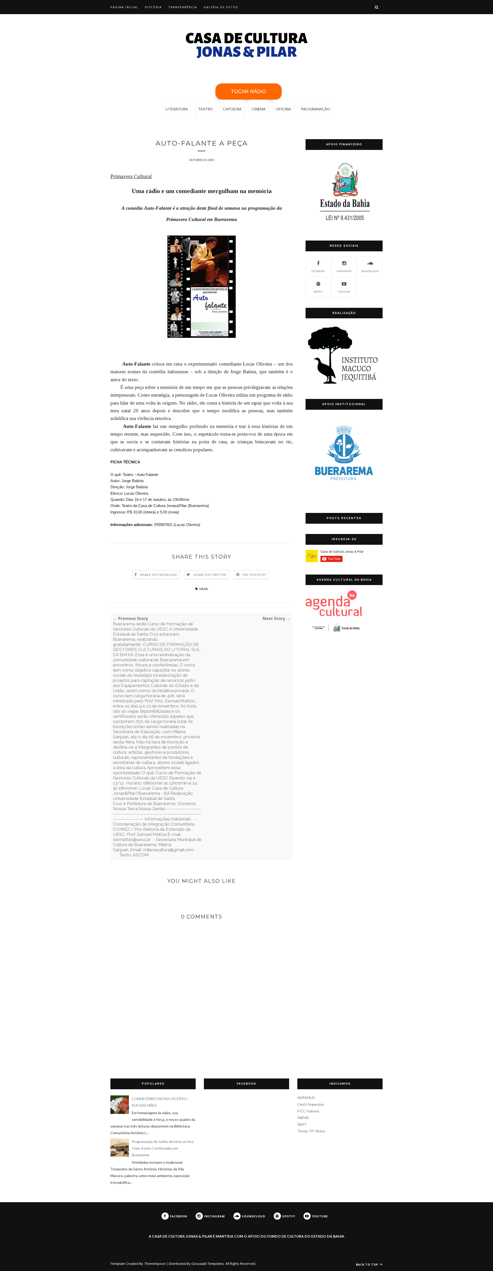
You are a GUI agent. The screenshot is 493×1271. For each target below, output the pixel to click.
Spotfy (318, 291)
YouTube (344, 291)
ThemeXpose (155, 1263)
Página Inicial (124, 7)
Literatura (177, 109)
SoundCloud (370, 271)
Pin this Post (255, 575)
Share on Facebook (158, 575)
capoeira (232, 109)
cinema (259, 109)
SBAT (302, 1124)
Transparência (182, 7)
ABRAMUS (306, 1097)
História (153, 7)
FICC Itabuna (308, 1111)
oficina (283, 109)
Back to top (367, 1264)
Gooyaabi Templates (207, 1263)
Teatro (205, 109)
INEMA (303, 1117)
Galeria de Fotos (221, 7)
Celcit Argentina (310, 1104)
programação (315, 109)
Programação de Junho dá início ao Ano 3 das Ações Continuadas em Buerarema (163, 1148)
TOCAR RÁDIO (248, 91)
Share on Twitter (209, 575)
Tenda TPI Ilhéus (311, 1131)
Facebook (318, 271)
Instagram (344, 271)
